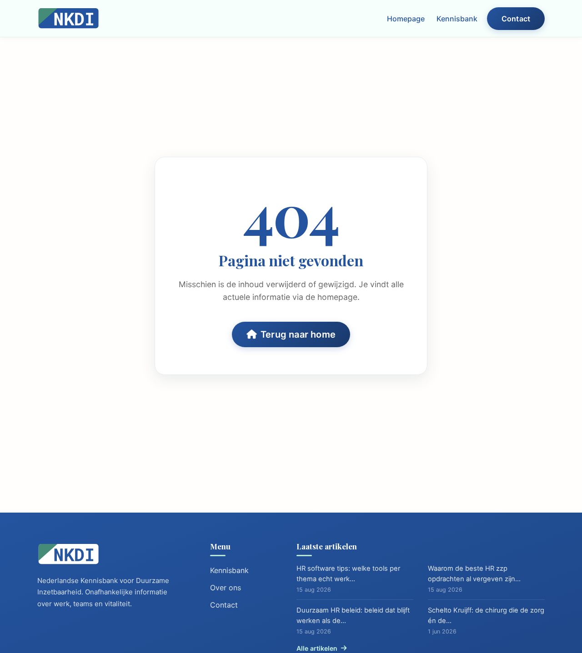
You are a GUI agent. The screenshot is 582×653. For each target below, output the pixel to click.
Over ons (225, 587)
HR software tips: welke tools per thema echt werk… (348, 573)
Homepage (406, 18)
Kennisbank (456, 18)
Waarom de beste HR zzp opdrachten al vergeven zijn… (474, 573)
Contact (516, 18)
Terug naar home (298, 334)
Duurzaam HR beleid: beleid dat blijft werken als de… (353, 615)
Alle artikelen (316, 648)
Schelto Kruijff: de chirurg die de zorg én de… (486, 615)
